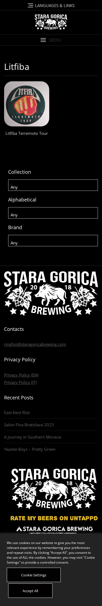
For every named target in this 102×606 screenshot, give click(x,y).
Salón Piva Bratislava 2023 (29, 424)
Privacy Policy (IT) (20, 382)
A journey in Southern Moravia (32, 437)
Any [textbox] (14, 187)
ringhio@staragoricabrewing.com (35, 344)
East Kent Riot (17, 412)
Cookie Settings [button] (33, 575)
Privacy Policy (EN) (21, 375)
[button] (51, 40)
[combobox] (53, 185)
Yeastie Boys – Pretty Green (29, 449)
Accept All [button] (30, 590)
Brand (15, 227)
